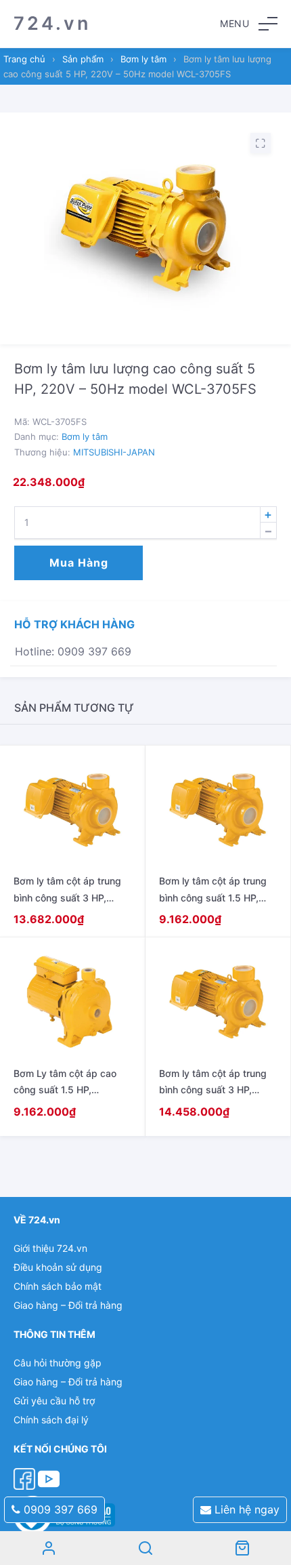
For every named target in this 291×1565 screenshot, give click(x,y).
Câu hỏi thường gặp (58, 1362)
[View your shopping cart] (242, 1548)
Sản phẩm (83, 59)
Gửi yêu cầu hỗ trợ (54, 1400)
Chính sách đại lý (51, 1419)
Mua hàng (78, 562)
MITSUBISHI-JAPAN (114, 452)
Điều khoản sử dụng (58, 1267)
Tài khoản (48, 1548)
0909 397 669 (58, 1509)
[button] (248, 24)
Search (145, 1548)
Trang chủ (24, 59)
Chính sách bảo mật (58, 1286)
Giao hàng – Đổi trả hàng (68, 1305)
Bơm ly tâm (143, 59)
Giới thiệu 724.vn (50, 1248)
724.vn (52, 23)
